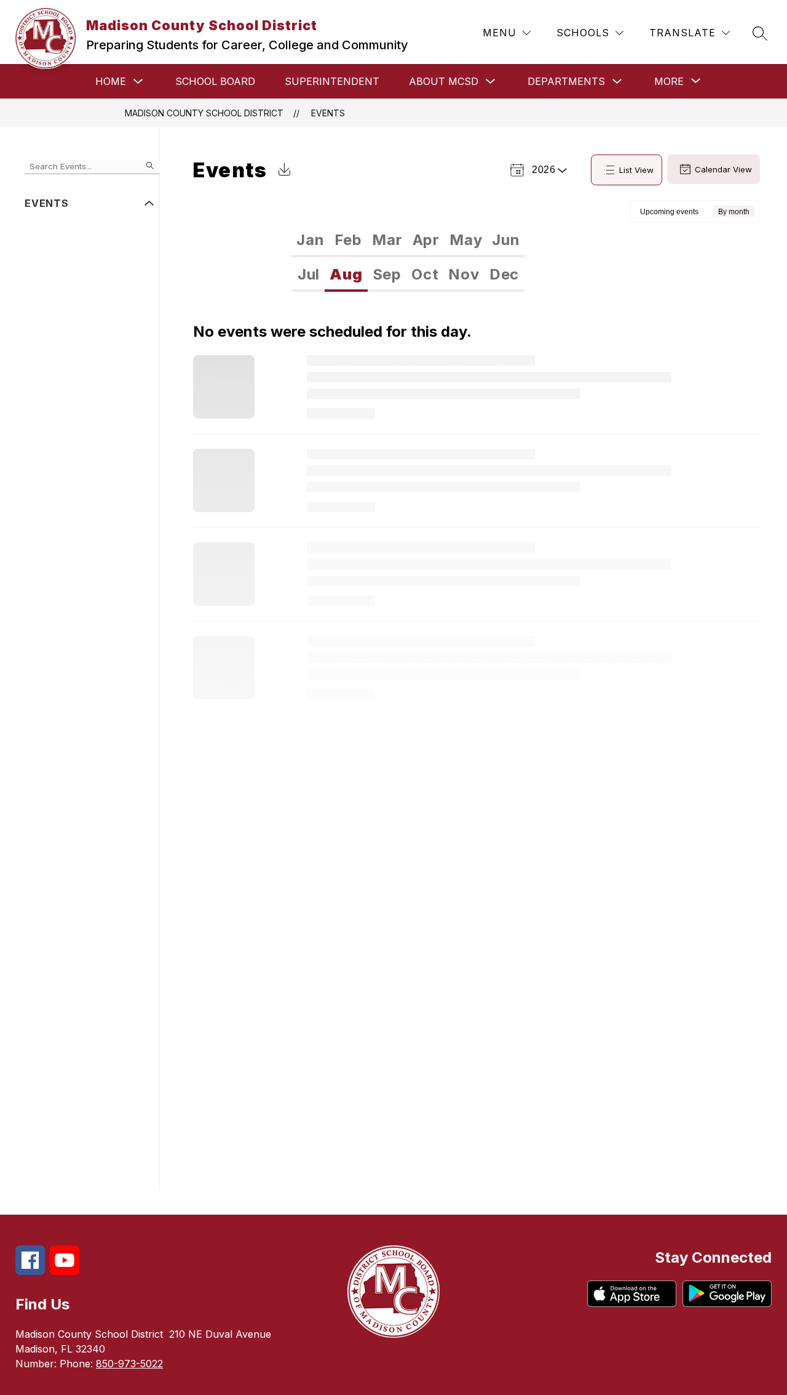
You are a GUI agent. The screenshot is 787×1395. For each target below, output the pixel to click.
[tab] (310, 240)
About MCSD (443, 81)
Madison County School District (204, 113)
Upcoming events (669, 211)
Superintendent (332, 81)
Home (110, 81)
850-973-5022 (129, 1363)
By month (733, 211)
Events (328, 113)
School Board (215, 81)
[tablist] (407, 240)
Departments (566, 81)
